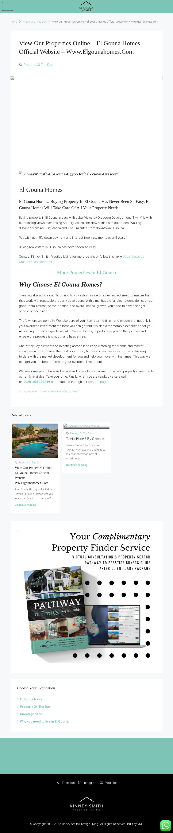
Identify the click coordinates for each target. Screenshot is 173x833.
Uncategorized (31, 714)
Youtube (110, 783)
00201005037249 (36, 382)
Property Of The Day (35, 21)
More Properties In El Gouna (86, 272)
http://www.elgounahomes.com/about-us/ (49, 391)
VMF (140, 824)
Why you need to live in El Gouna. (44, 721)
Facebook (68, 783)
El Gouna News (31, 699)
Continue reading (25, 504)
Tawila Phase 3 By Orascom (85, 438)
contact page (98, 382)
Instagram (90, 783)
